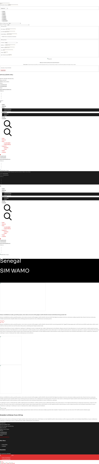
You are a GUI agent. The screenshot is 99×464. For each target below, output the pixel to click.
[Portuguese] (4, 463)
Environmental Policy (6, 459)
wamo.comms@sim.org (4, 436)
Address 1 (3, 45)
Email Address (4, 34)
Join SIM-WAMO (7, 109)
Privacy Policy (4, 444)
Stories (3, 117)
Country (3, 42)
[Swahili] (11, 463)
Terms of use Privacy (6, 457)
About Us (4, 106)
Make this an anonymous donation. (9, 36)
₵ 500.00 (3, 14)
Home (3, 104)
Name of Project (3, 24)
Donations (6, 113)
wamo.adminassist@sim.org (5, 89)
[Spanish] (8, 463)
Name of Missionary (4, 23)
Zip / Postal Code (5, 54)
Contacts (4, 118)
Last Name (3, 31)
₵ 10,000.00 (4, 19)
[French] (1, 463)
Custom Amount (4, 20)
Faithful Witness (7, 110)
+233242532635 (3, 86)
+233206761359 (3, 84)
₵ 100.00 (3, 13)
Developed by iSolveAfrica (6, 455)
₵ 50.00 (3, 11)
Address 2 (3, 47)
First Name (3, 29)
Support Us (4, 112)
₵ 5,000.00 (4, 17)
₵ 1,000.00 (4, 16)
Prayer (5, 115)
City (2, 50)
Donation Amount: (4, 4)
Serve (3, 107)
